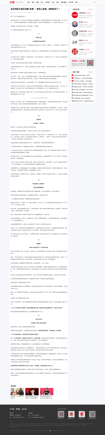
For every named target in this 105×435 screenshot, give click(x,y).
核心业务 (24, 409)
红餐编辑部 (85, 13)
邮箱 (13, 417)
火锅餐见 (84, 49)
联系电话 (12, 415)
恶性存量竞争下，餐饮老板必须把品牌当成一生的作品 (86, 35)
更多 (76, 2)
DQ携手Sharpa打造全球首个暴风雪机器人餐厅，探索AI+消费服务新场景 (86, 17)
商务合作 (12, 413)
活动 (53, 2)
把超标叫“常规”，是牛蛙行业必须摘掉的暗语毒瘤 (84, 87)
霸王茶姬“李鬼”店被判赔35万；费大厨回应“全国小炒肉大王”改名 (84, 95)
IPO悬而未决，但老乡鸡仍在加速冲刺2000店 (84, 78)
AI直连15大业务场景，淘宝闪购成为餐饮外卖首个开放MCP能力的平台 (83, 81)
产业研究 (47, 2)
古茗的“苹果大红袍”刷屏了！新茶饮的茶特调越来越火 (84, 84)
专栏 (42, 2)
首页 (28, 2)
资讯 (33, 2)
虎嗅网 (83, 40)
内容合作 (31, 413)
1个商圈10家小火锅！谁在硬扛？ (82, 98)
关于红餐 (71, 2)
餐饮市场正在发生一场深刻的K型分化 (84, 101)
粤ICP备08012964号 (14, 430)
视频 (37, 2)
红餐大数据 (63, 2)
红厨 (57, 2)
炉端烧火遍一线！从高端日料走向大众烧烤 (86, 53)
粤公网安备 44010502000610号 (58, 430)
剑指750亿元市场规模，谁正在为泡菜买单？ (84, 90)
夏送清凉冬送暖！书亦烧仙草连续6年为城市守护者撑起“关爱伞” (84, 92)
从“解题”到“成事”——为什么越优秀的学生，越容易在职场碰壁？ (86, 26)
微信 (32, 415)
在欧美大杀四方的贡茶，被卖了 (82, 75)
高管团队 (18, 409)
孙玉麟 (83, 22)
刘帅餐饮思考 (85, 31)
